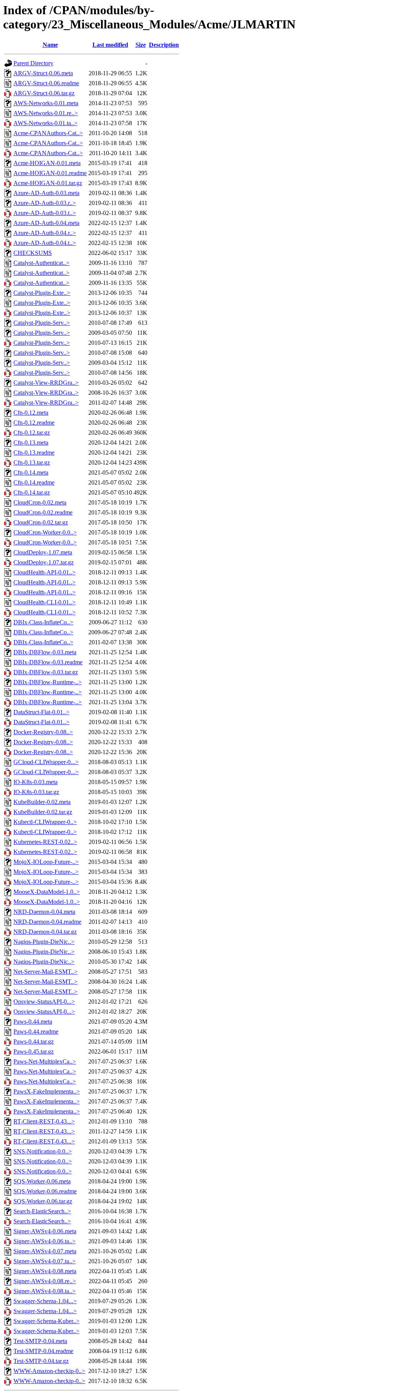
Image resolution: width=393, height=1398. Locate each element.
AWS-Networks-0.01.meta (45, 103)
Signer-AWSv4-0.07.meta (44, 1251)
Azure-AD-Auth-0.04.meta (46, 223)
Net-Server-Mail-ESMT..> (45, 971)
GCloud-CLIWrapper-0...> (46, 762)
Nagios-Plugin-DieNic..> (43, 941)
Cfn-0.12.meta (30, 412)
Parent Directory (33, 63)
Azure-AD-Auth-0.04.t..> (44, 243)
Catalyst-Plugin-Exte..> (41, 293)
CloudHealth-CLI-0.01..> (44, 602)
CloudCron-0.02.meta (39, 502)
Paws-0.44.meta (32, 1021)
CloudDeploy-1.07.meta (42, 552)
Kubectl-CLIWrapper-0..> (45, 822)
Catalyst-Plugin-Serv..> (41, 322)
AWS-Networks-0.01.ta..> (45, 123)
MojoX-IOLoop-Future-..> (46, 862)
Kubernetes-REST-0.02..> (45, 842)
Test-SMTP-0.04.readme (43, 1351)
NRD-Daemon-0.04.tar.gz (45, 931)
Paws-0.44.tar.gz (33, 1041)
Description (164, 44)
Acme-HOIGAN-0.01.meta (47, 163)
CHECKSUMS (32, 253)
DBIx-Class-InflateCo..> (43, 622)
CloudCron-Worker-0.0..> (45, 532)
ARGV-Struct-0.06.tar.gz (43, 93)
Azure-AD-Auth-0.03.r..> (44, 203)
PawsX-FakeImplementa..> (46, 1091)
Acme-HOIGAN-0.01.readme (50, 173)
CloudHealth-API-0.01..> (44, 572)
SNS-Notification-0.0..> (42, 1151)
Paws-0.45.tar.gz (33, 1051)
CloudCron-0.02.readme (43, 512)
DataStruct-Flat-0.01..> (41, 712)
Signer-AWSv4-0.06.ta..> (44, 1241)
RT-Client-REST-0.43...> (44, 1121)
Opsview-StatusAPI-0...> (44, 1001)
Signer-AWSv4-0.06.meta (44, 1231)
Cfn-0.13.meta (30, 442)
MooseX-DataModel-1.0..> (46, 891)
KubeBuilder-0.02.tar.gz (42, 812)
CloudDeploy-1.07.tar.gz (43, 562)
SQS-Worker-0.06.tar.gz (42, 1201)
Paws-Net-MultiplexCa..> (44, 1061)
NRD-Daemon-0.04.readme (47, 921)
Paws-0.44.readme (35, 1031)
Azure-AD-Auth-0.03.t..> (44, 213)
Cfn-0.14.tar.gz (31, 492)
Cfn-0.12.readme (33, 422)
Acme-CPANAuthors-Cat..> (48, 133)
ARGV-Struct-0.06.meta (43, 73)
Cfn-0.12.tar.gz (31, 432)
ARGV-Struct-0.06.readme (46, 83)
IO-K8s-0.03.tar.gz (36, 792)
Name (50, 44)
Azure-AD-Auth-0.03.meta (46, 193)
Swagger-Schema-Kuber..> (46, 1321)
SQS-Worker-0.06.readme (45, 1191)
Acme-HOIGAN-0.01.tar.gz (47, 183)
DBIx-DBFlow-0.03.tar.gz (45, 672)
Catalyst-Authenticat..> (41, 263)
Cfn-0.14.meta (30, 472)
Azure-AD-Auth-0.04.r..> (44, 233)
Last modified (110, 44)
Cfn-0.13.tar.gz (31, 462)
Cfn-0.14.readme (33, 482)
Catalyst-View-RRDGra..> (46, 382)
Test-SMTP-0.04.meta (40, 1341)
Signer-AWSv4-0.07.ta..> (44, 1261)
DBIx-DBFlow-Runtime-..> (47, 682)
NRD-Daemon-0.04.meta (44, 911)
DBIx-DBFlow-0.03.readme (48, 662)
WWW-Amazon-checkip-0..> (49, 1371)
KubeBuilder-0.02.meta (42, 802)
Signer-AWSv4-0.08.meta (44, 1271)
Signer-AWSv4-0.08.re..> (44, 1281)
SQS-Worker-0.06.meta (42, 1181)
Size (140, 44)
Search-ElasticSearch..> (42, 1211)
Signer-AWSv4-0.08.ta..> (44, 1291)
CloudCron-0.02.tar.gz (40, 522)
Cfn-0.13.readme (33, 452)
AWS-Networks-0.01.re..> (45, 113)
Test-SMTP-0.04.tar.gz (41, 1361)
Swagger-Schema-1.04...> (45, 1301)
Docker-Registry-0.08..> (43, 732)
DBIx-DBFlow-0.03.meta (44, 652)
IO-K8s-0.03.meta (35, 782)
